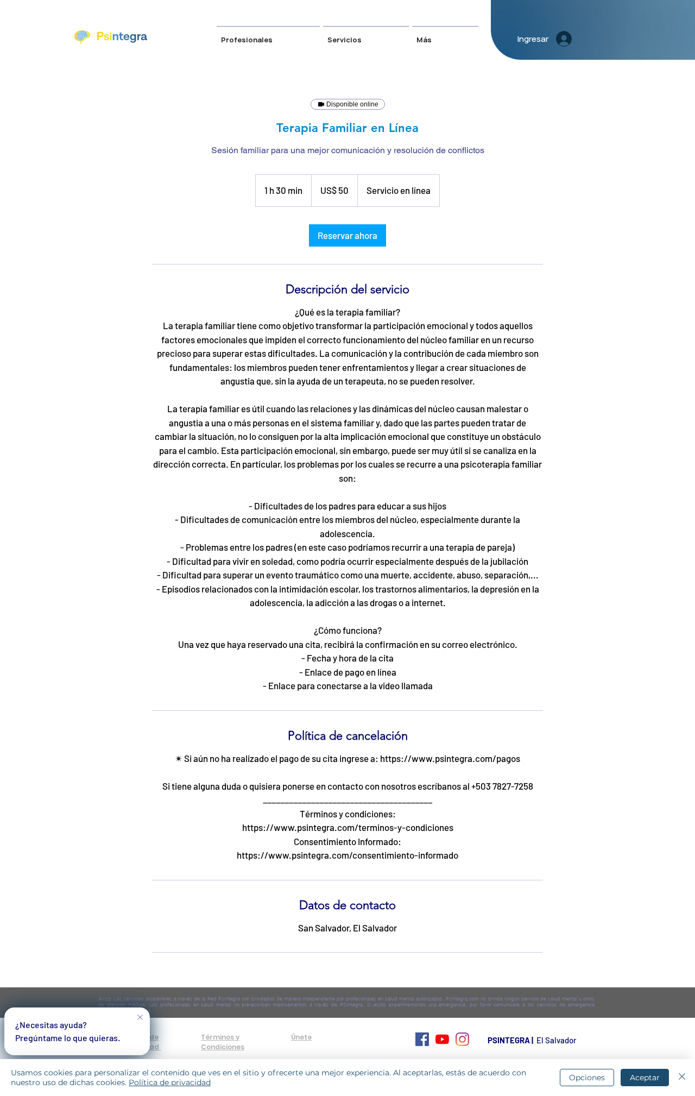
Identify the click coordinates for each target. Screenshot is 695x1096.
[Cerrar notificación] (140, 1018)
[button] (365, 35)
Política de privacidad (170, 1082)
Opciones (587, 1077)
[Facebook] (422, 1039)
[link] (347, 235)
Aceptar (645, 1077)
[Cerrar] (681, 1077)
